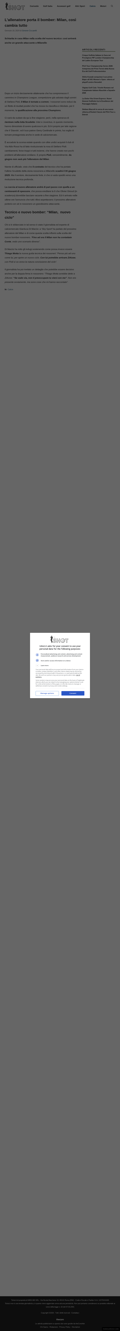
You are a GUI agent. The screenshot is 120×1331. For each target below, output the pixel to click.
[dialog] (60, 665)
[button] (60, 665)
